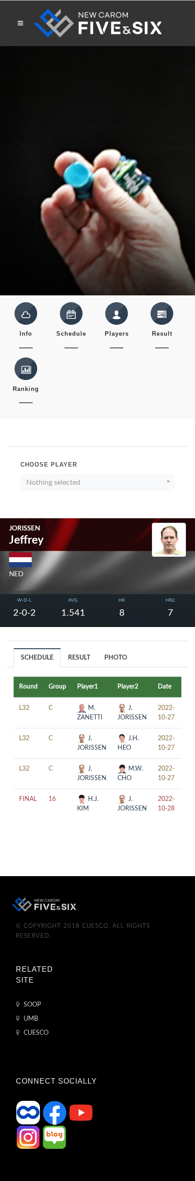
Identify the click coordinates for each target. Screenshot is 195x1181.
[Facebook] (55, 1112)
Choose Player (48, 464)
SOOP (31, 1005)
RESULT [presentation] (79, 658)
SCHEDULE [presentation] (37, 658)
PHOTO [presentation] (115, 658)
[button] (97, 482)
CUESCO (35, 1033)
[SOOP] (29, 1112)
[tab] (37, 657)
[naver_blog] (54, 1137)
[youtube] (80, 1112)
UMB (30, 1019)
